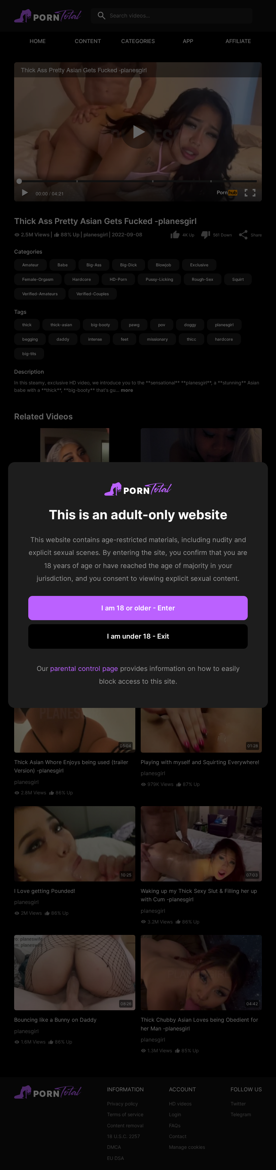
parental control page (84, 669)
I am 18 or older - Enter (138, 608)
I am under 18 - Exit (138, 636)
